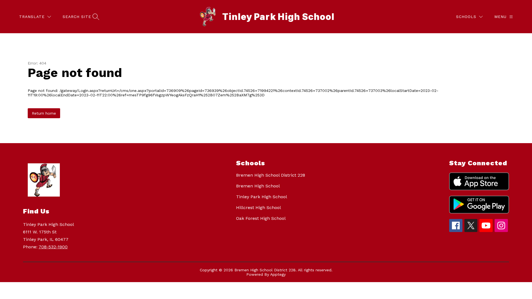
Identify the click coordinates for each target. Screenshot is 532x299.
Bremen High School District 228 (270, 175)
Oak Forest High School (261, 218)
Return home (44, 113)
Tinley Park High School (261, 196)
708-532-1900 (53, 246)
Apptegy (278, 274)
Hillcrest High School (258, 207)
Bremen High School (258, 186)
